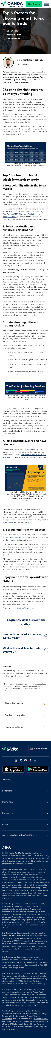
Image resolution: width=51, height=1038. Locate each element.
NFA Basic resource (10, 1029)
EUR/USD (6, 523)
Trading (6, 780)
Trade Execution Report (23, 939)
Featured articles (14, 726)
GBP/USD (15, 523)
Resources (7, 813)
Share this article (14, 703)
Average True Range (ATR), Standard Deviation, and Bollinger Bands (23, 214)
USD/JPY (28, 523)
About (5, 824)
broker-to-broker (14, 538)
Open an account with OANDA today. (19, 608)
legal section (7, 898)
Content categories (15, 715)
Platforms (7, 802)
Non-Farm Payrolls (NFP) (31, 455)
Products (7, 791)
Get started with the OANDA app (20, 835)
